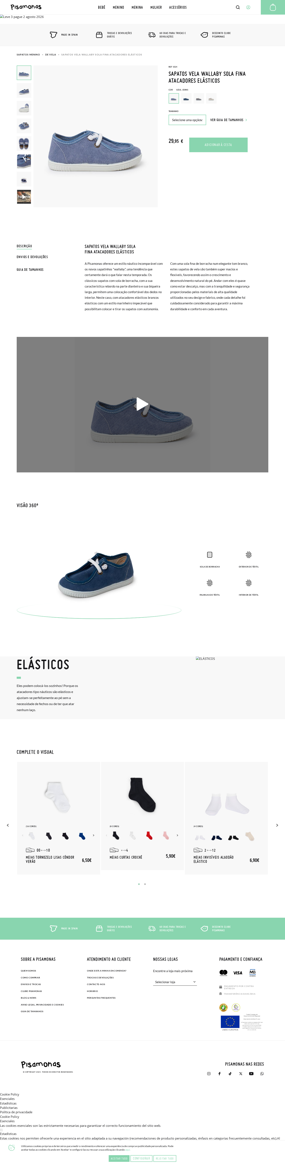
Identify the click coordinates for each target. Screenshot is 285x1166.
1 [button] (139, 884)
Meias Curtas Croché (126, 857)
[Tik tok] (230, 1073)
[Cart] (273, 7)
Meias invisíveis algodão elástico (214, 859)
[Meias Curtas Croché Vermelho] (149, 836)
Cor (178, 90)
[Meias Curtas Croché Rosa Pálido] (166, 836)
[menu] (143, 7)
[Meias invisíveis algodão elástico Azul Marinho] (216, 836)
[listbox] (218, 99)
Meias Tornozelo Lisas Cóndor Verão (50, 859)
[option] (186, 98)
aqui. (128, 1149)
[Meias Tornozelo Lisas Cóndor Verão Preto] (65, 836)
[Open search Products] (238, 7)
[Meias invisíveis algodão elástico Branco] (200, 836)
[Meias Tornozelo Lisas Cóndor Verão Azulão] (82, 836)
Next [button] (94, 835)
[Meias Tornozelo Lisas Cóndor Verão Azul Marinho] (49, 836)
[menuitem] (102, 7)
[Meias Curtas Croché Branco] (132, 836)
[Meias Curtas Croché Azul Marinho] (116, 836)
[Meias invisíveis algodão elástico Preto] (233, 836)
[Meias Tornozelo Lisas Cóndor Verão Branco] (32, 836)
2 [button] (145, 884)
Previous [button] (8, 825)
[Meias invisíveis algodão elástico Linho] (250, 836)
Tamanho (174, 111)
